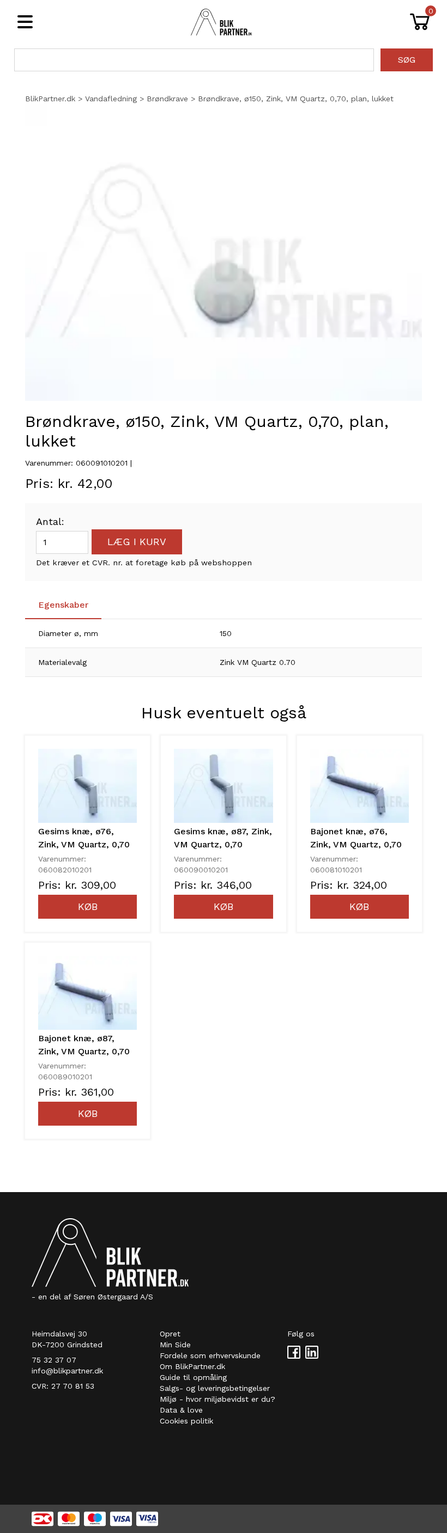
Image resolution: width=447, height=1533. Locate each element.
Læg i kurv (136, 541)
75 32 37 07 (54, 1359)
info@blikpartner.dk (67, 1370)
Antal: (50, 521)
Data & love (181, 1410)
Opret (170, 1333)
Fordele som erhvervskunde (210, 1355)
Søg (406, 59)
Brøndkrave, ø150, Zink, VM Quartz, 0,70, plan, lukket (296, 98)
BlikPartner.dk (50, 98)
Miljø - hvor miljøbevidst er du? (217, 1399)
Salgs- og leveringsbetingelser (215, 1388)
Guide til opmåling (193, 1377)
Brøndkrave (167, 98)
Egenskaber (63, 605)
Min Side (175, 1344)
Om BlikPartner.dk (192, 1366)
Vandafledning (111, 98)
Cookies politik (186, 1420)
